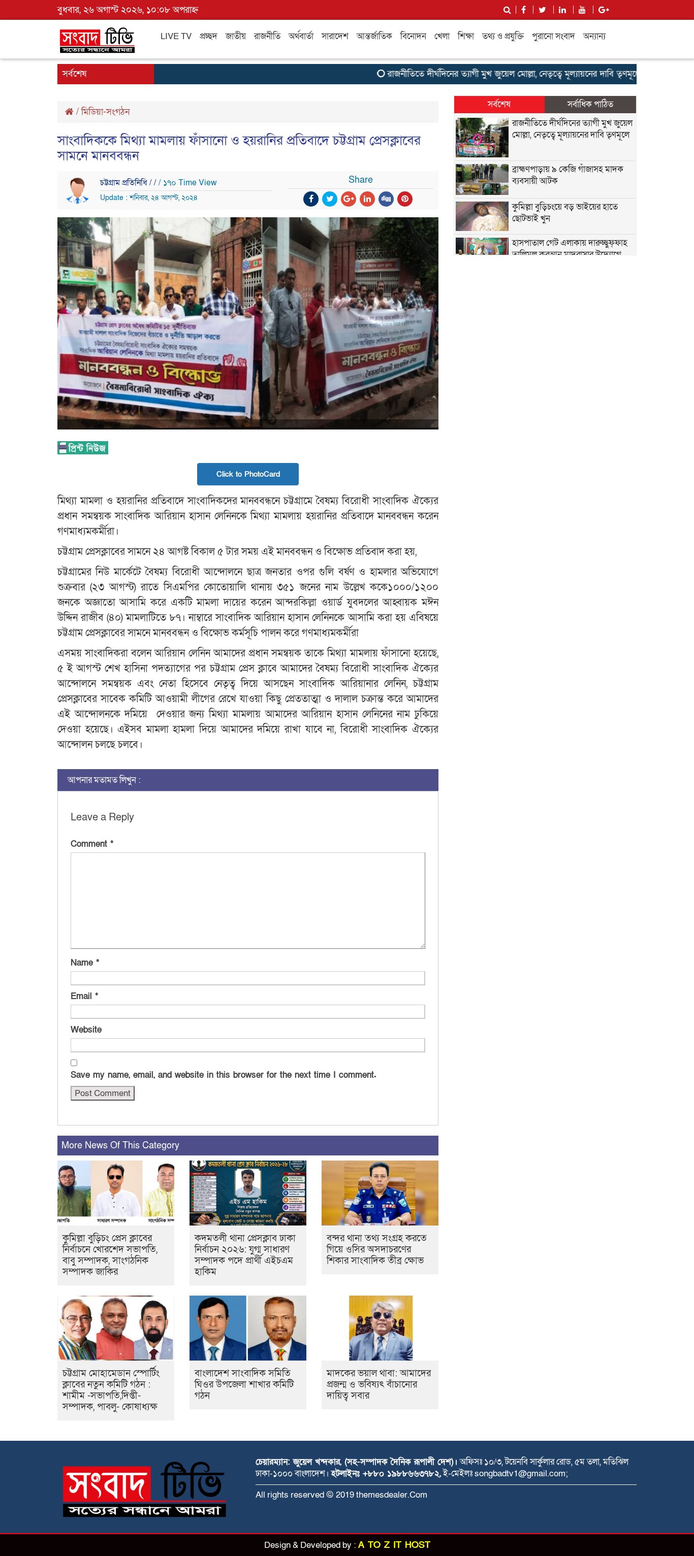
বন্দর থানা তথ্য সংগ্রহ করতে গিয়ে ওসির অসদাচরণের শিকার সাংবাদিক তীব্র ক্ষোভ (377, 1249)
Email (84, 996)
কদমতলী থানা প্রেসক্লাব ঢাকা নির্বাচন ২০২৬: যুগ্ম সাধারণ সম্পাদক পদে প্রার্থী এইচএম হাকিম (245, 1255)
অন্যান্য (594, 36)
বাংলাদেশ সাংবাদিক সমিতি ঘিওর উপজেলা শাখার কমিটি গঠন (244, 1384)
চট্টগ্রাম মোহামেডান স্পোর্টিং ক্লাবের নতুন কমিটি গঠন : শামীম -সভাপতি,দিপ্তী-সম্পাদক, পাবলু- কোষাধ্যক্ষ (111, 1390)
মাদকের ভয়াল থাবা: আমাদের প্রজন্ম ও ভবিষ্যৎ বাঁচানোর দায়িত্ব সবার (379, 1384)
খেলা (442, 36)
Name (85, 963)
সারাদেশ (335, 36)
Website (86, 1030)
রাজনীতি (267, 36)
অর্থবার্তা (301, 36)
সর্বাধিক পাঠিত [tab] (590, 104)
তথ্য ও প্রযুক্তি (503, 36)
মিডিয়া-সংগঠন (105, 112)
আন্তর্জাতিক (374, 36)
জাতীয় (236, 36)
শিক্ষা (466, 36)
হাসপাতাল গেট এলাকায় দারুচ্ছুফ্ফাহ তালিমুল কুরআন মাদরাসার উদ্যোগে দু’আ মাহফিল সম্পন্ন (569, 254)
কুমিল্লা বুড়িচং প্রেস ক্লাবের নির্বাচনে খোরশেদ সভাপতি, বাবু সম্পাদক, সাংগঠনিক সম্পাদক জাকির (109, 1255)
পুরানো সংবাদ (553, 36)
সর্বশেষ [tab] (499, 104)
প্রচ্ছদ (208, 36)
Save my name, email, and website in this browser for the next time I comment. (223, 1075)
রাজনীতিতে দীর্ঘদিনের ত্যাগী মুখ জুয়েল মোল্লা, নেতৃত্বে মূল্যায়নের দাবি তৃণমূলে (492, 74)
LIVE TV (176, 36)
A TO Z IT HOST (394, 1545)
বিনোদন (413, 36)
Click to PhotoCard (248, 474)
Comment (92, 844)
